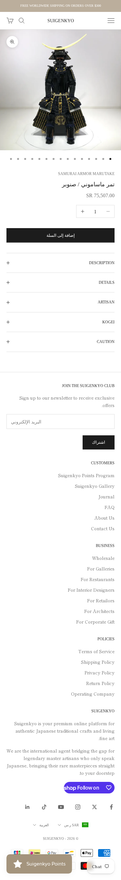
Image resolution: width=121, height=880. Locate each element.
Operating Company (93, 693)
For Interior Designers (91, 590)
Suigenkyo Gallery (95, 486)
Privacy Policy (100, 672)
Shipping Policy (98, 662)
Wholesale (103, 558)
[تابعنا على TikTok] (44, 807)
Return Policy (100, 683)
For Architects (99, 611)
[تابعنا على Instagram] (78, 807)
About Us (105, 517)
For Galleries (101, 568)
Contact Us (103, 528)
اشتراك (98, 442)
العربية (44, 825)
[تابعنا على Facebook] (111, 807)
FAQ (110, 507)
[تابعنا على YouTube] (61, 807)
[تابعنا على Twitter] (94, 807)
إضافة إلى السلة (60, 235)
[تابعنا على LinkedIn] (27, 807)
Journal (106, 496)
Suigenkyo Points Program (86, 475)
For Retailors (101, 600)
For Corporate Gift (95, 621)
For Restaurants (98, 579)
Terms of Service (96, 651)
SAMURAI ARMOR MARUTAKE (86, 173)
